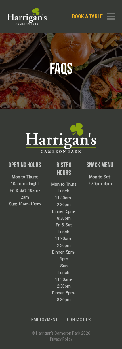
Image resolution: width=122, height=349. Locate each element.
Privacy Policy (61, 339)
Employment (44, 319)
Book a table (87, 16)
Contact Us (79, 319)
